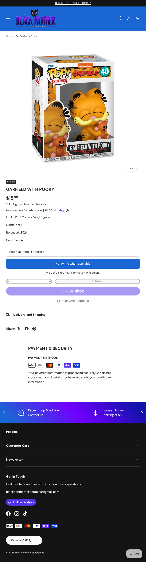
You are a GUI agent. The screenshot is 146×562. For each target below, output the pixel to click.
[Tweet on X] (19, 328)
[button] (137, 18)
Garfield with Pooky (26, 36)
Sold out (97, 281)
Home (9, 36)
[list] (73, 109)
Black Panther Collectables (29, 552)
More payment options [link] (73, 301)
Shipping (11, 204)
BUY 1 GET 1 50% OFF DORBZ (73, 3)
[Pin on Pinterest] (34, 328)
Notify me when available (73, 264)
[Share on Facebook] (26, 328)
